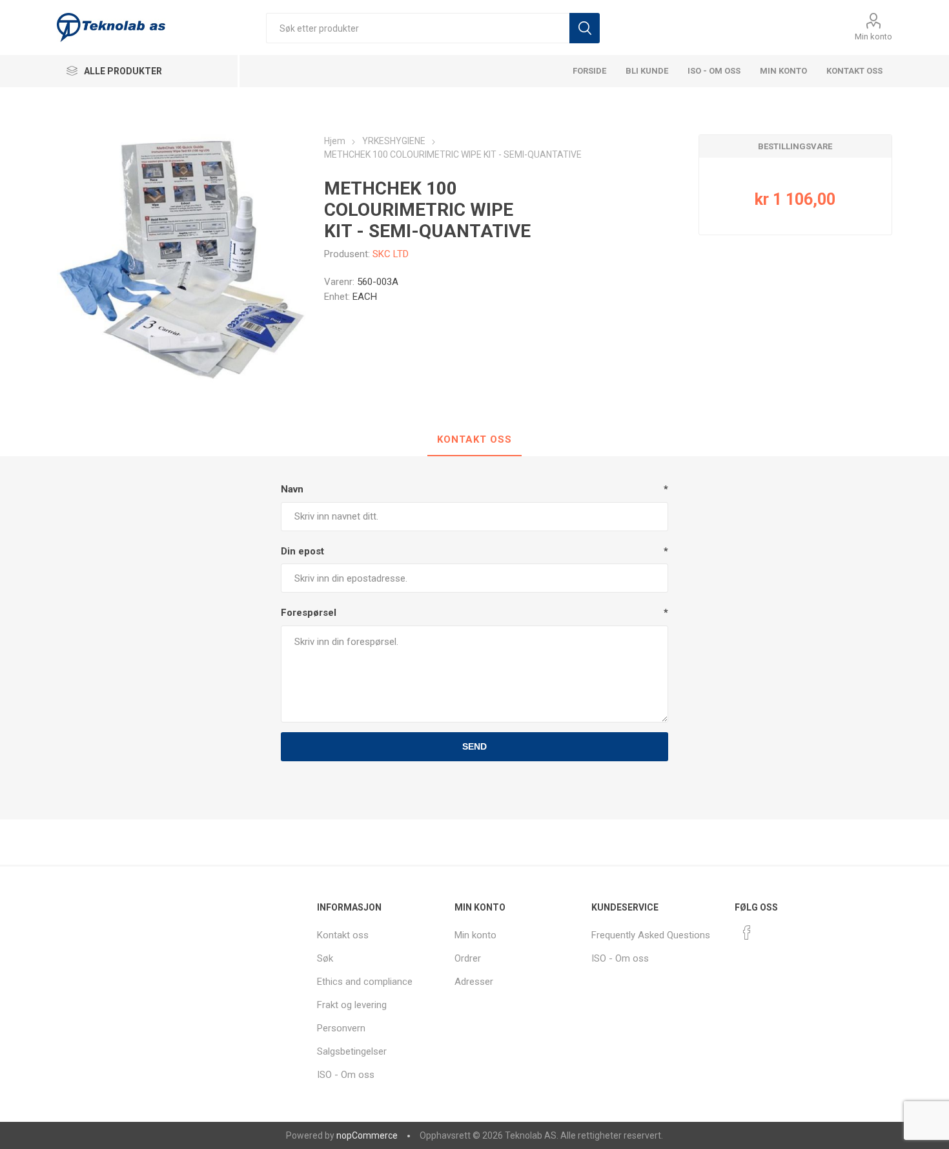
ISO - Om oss (714, 71)
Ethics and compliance (365, 981)
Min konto (873, 36)
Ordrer (467, 958)
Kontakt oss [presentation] (474, 439)
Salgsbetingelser (352, 1051)
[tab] (474, 440)
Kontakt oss (854, 71)
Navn (292, 489)
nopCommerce (367, 1135)
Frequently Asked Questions (650, 935)
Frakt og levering (352, 1005)
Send (474, 746)
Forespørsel (308, 612)
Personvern (341, 1028)
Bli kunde (647, 71)
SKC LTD (390, 254)
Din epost (302, 551)
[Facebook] (747, 932)
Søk (584, 28)
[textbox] (417, 28)
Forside (589, 71)
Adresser (473, 981)
